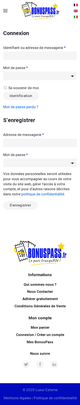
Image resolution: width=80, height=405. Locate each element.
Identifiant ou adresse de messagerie (34, 47)
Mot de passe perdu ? (20, 107)
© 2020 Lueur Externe (40, 390)
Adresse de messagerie (23, 134)
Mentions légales (17, 398)
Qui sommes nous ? (40, 284)
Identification (21, 96)
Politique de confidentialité (55, 398)
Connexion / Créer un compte (40, 334)
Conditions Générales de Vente (40, 306)
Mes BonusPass (40, 342)
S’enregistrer (20, 205)
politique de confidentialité (42, 194)
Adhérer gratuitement (40, 299)
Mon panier (40, 327)
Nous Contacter (40, 291)
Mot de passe (15, 68)
